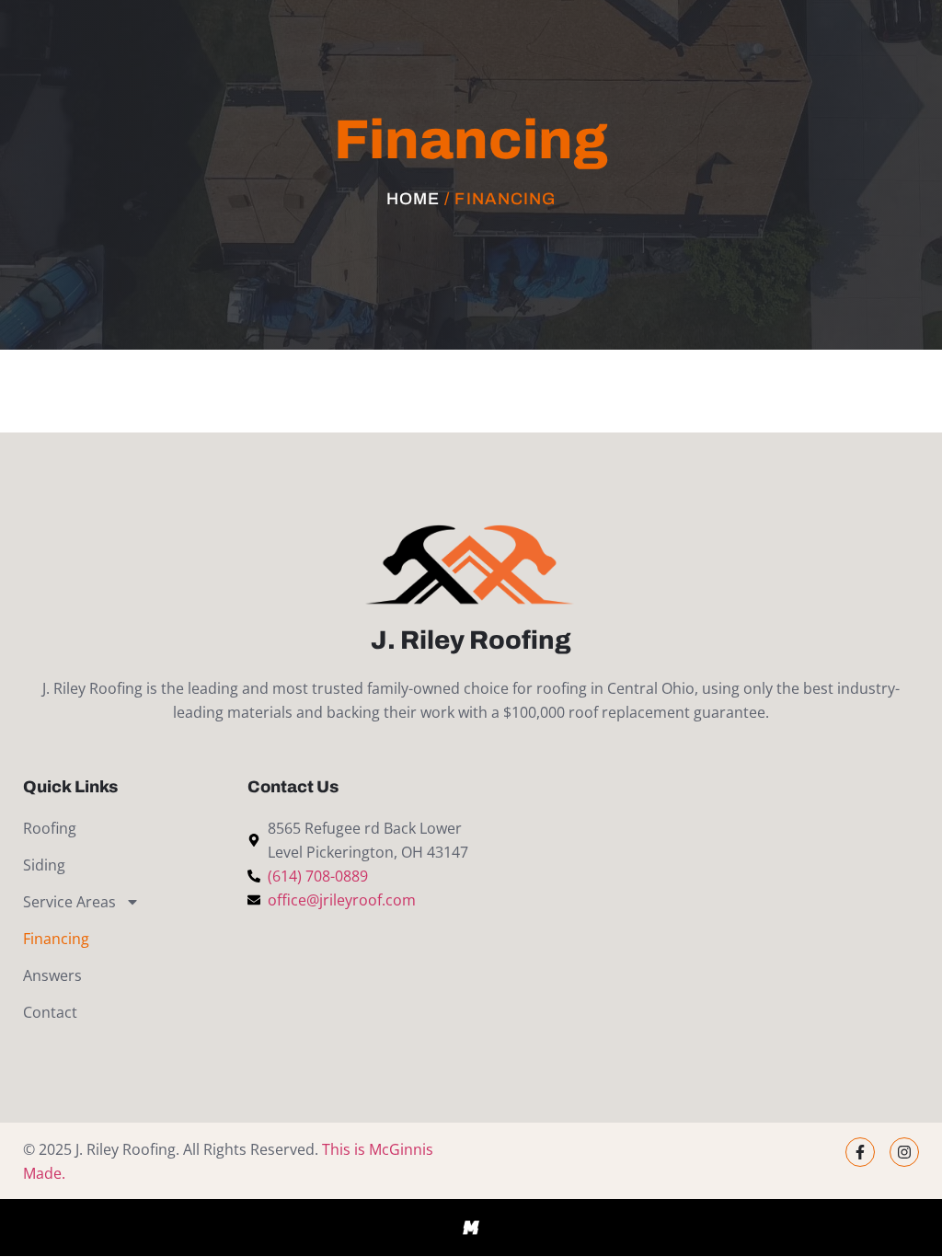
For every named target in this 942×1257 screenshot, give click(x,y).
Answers (52, 975)
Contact (50, 1012)
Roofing (49, 828)
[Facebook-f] (860, 1152)
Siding (44, 865)
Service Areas (69, 902)
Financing (56, 938)
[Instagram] (904, 1152)
